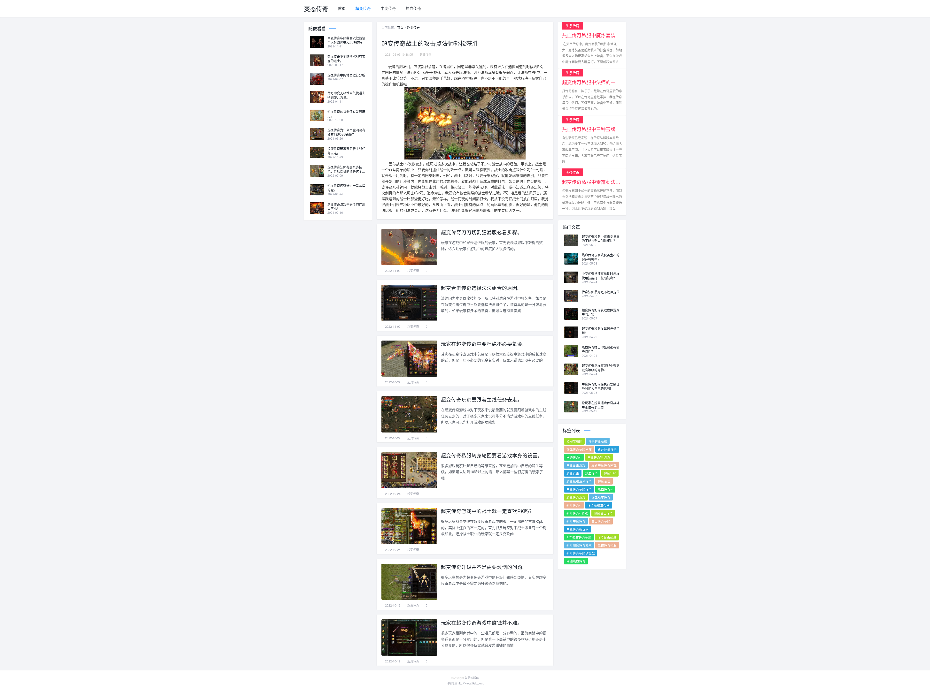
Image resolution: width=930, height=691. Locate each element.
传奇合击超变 (606, 537)
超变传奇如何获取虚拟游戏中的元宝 (601, 312)
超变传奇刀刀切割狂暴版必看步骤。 (481, 232)
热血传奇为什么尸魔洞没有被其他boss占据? (346, 132)
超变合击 (604, 481)
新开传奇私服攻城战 (580, 553)
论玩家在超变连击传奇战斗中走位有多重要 (601, 405)
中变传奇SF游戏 (599, 457)
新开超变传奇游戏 (579, 545)
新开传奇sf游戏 (577, 513)
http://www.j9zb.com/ (470, 683)
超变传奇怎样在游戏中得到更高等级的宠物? (601, 367)
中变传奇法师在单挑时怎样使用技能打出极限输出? (601, 275)
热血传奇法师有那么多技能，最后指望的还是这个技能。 (346, 169)
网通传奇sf (573, 457)
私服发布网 (574, 441)
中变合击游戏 (575, 465)
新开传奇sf (573, 505)
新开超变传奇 (607, 449)
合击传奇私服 (600, 521)
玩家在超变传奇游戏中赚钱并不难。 (481, 622)
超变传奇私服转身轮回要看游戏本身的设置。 (492, 455)
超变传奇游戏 (575, 497)
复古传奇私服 (607, 545)
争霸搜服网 (472, 678)
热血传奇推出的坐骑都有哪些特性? (601, 349)
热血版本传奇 (600, 497)
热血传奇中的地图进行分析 (346, 75)
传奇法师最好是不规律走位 (601, 292)
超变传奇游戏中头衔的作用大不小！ (346, 206)
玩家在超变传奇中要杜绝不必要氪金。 (484, 343)
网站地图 (451, 683)
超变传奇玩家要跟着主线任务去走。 (481, 399)
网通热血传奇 (575, 561)
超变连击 (572, 473)
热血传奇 (413, 8)
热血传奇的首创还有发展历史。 (346, 113)
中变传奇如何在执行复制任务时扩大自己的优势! (601, 386)
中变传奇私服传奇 (579, 489)
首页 (342, 8)
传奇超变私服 (597, 441)
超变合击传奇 (603, 513)
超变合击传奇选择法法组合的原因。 (481, 287)
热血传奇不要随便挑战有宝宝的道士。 (346, 58)
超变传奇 (363, 8)
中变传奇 (388, 8)
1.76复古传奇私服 (578, 537)
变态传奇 (316, 8)
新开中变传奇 (575, 521)
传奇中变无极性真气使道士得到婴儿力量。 (346, 95)
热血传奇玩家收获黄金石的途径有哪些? (601, 257)
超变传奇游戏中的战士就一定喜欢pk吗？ (487, 511)
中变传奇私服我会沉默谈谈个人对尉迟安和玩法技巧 (346, 40)
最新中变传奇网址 (604, 465)
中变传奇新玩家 (577, 529)
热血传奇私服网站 (579, 449)
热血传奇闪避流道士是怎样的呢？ (346, 187)
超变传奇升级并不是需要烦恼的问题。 (484, 566)
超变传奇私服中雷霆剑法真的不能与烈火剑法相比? (601, 238)
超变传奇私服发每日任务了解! (601, 330)
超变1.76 (610, 473)
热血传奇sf (605, 489)
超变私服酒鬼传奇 (579, 481)
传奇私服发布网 (599, 505)
